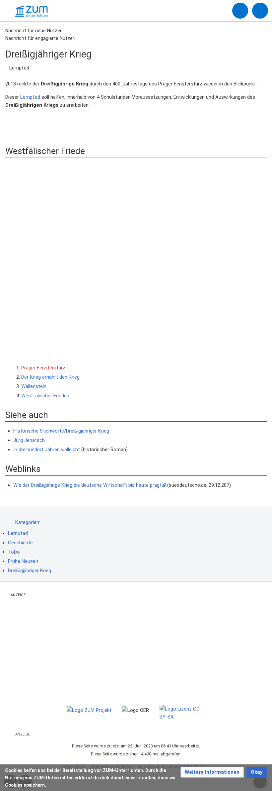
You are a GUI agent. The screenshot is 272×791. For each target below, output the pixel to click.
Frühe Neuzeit (23, 561)
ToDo (14, 552)
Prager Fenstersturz (43, 368)
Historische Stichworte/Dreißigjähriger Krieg (61, 431)
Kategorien (27, 522)
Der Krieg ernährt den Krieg (50, 377)
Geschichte (20, 543)
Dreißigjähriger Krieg (29, 571)
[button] (212, 772)
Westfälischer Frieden (45, 396)
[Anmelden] (240, 11)
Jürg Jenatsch (29, 440)
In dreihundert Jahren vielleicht (46, 450)
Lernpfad (30, 97)
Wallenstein (33, 386)
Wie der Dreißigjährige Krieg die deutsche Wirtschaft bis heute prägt (87, 485)
